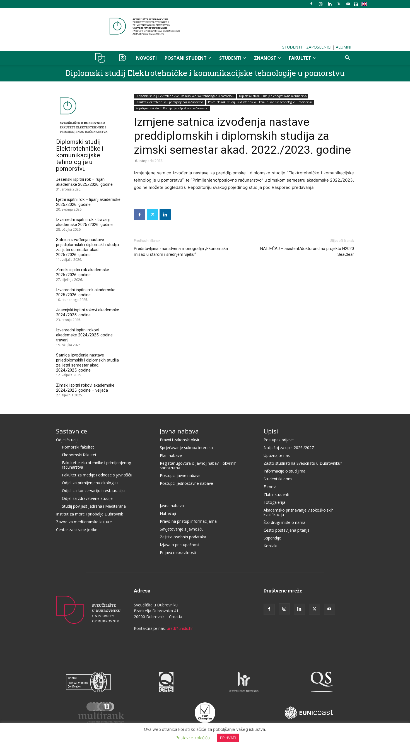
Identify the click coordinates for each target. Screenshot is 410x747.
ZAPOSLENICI (318, 47)
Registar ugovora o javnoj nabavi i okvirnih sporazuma (198, 465)
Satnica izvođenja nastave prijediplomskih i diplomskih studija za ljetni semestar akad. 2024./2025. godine (87, 363)
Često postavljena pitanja (287, 530)
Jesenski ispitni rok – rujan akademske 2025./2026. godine (84, 182)
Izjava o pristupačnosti (180, 544)
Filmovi (270, 486)
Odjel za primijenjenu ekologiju (90, 482)
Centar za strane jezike (76, 529)
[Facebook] (311, 4)
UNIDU (101, 58)
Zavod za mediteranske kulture (84, 521)
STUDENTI (292, 47)
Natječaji (168, 513)
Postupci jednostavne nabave (186, 483)
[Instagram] (320, 4)
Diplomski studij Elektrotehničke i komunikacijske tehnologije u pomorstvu (205, 73)
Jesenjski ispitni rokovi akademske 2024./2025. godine (87, 312)
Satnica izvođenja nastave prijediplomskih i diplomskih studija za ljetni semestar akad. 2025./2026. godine (87, 247)
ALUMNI (343, 47)
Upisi (271, 431)
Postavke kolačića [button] (192, 737)
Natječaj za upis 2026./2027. (289, 447)
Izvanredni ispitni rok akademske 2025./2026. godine (85, 292)
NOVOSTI (146, 58)
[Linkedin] (329, 4)
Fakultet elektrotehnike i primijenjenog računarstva (169, 102)
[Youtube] (348, 4)
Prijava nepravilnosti (178, 552)
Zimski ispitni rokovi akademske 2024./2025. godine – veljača (85, 388)
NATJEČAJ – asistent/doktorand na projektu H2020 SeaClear (307, 251)
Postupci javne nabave (180, 475)
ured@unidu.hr (180, 628)
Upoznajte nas (277, 455)
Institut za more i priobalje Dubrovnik (89, 514)
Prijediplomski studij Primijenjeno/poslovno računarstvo (172, 108)
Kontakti (271, 545)
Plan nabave (171, 455)
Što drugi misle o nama (284, 522)
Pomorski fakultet (78, 447)
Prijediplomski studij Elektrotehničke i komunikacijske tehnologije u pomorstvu (260, 102)
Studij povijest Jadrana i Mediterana (94, 506)
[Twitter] (339, 4)
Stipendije (272, 538)
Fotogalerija (274, 502)
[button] (347, 58)
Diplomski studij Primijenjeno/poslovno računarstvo (273, 96)
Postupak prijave (279, 439)
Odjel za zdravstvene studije (87, 498)
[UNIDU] (205, 26)
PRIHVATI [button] (228, 738)
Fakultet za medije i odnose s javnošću (97, 475)
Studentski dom (278, 478)
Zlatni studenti (276, 494)
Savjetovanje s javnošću (182, 529)
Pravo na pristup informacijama (188, 521)
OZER (122, 58)
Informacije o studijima (284, 471)
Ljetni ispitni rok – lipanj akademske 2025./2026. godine (88, 202)
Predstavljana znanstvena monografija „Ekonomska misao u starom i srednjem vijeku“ (181, 251)
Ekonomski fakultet (79, 454)
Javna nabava (179, 431)
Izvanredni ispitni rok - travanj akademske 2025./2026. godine (84, 222)
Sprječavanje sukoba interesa (186, 447)
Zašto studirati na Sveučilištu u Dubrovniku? (303, 463)
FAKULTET (300, 58)
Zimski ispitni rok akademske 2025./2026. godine (82, 272)
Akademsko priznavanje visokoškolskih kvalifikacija (299, 512)
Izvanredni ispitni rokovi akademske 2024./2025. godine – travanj (86, 335)
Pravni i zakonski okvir (179, 439)
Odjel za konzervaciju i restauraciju (93, 490)
